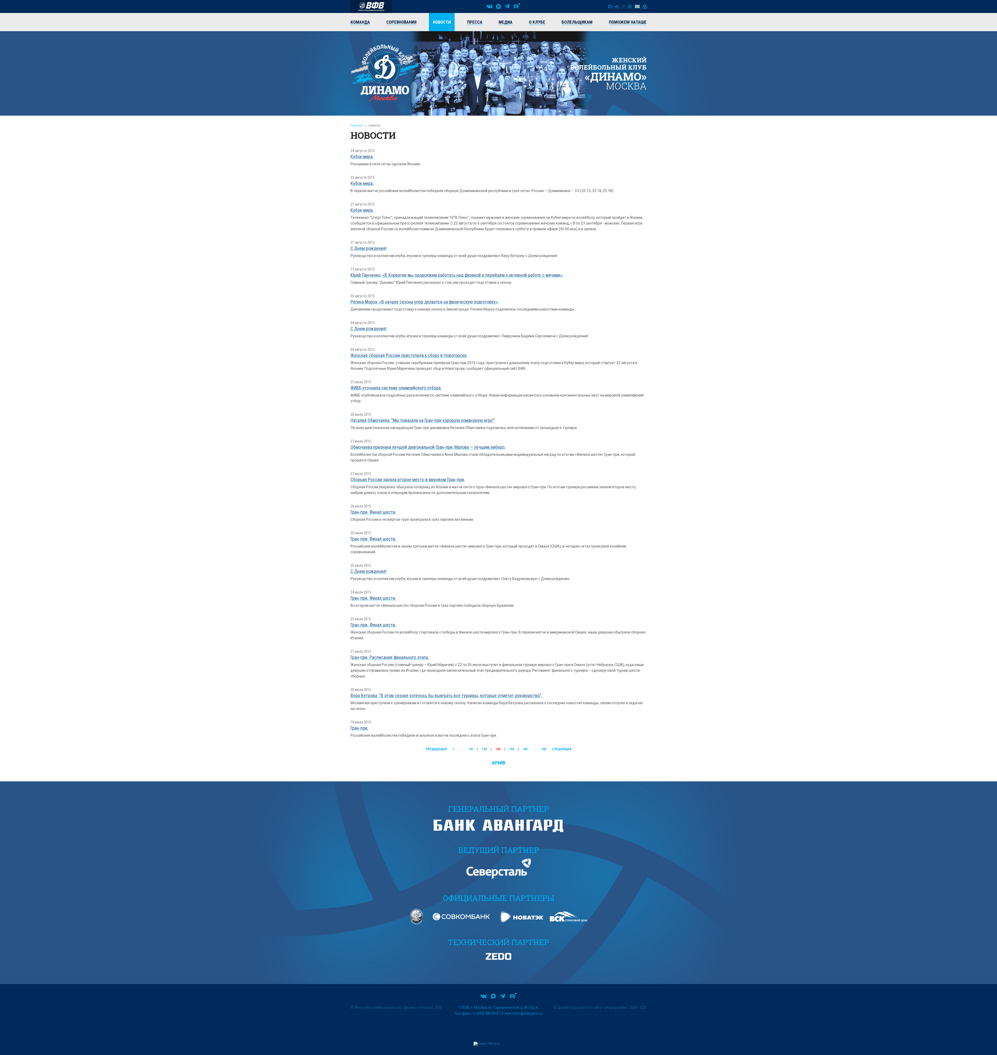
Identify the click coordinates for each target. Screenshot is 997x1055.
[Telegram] (507, 6)
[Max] (498, 6)
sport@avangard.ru (527, 1013)
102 (484, 749)
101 (471, 749)
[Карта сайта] (616, 6)
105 (525, 749)
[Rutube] (517, 6)
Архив (498, 763)
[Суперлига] (371, 6)
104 (511, 749)
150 (543, 749)
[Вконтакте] (489, 6)
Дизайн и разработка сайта (580, 1007)
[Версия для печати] (630, 6)
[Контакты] (610, 6)
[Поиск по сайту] (623, 6)
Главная (356, 125)
